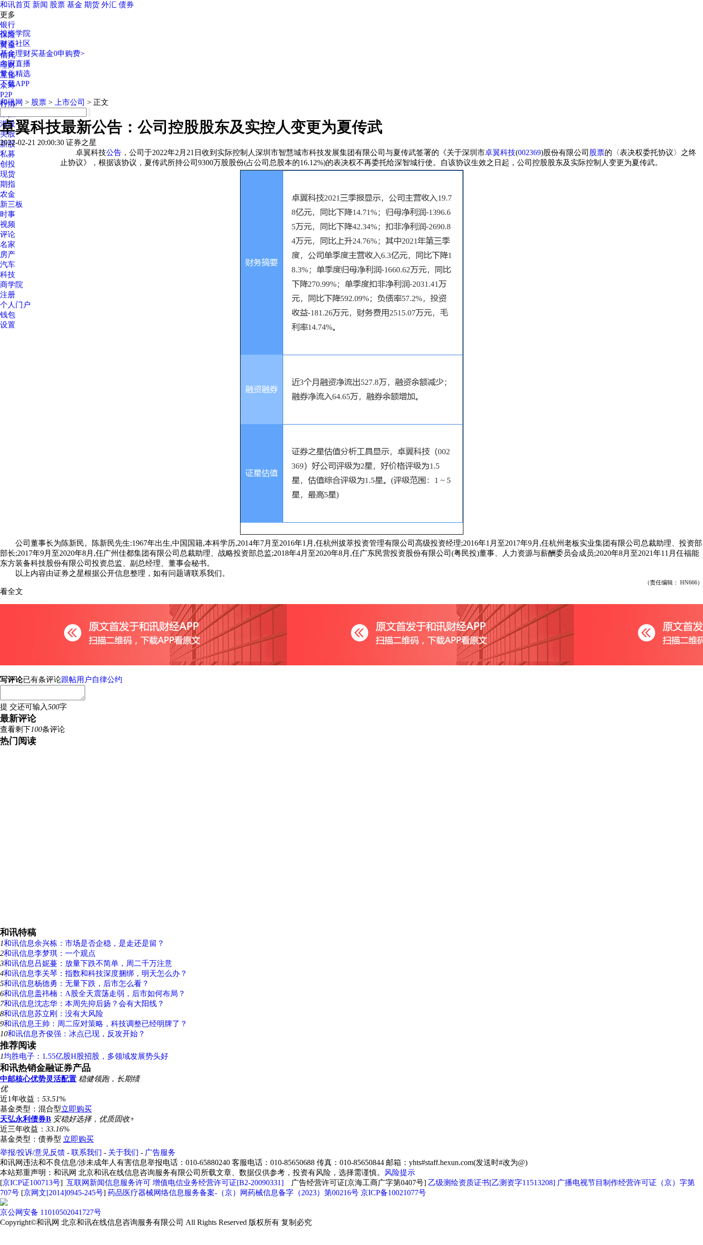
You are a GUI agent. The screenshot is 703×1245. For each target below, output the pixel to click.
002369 (529, 152)
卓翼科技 (500, 152)
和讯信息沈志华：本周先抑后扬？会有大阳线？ (84, 1003)
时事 (7, 214)
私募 (7, 154)
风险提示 (399, 1172)
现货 (7, 174)
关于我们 (123, 1152)
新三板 (11, 204)
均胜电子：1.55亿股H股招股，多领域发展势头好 (86, 1056)
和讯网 (11, 102)
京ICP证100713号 (31, 1182)
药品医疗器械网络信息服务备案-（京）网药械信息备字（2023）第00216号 (233, 1193)
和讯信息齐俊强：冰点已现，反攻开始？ (76, 1034)
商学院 (11, 284)
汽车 (7, 264)
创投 (7, 164)
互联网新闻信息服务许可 (108, 1182)
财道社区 (15, 43)
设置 (7, 325)
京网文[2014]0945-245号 (63, 1193)
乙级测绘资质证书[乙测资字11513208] (491, 1182)
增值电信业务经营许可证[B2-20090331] (218, 1182)
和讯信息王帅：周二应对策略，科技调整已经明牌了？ (95, 1024)
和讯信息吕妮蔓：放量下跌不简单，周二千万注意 (88, 963)
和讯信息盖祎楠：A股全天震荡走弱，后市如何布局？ (95, 993)
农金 (7, 194)
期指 (7, 184)
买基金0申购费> (58, 53)
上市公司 (70, 102)
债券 (126, 4)
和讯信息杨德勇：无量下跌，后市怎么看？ (76, 983)
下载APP (15, 83)
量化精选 (15, 73)
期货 (91, 4)
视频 (7, 224)
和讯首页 (15, 4)
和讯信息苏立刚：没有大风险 (53, 1013)
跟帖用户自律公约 (91, 679)
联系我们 (86, 1152)
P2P (6, 94)
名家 (7, 244)
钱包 (7, 315)
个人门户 (15, 305)
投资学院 (15, 33)
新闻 (40, 4)
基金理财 (15, 53)
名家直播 (15, 63)
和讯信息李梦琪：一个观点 (50, 953)
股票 (57, 4)
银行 (7, 25)
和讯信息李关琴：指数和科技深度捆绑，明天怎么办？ (95, 973)
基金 (74, 4)
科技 (7, 274)
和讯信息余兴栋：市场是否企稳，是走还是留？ (84, 943)
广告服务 (160, 1152)
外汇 (109, 4)
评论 (7, 234)
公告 (113, 152)
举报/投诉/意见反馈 (32, 1152)
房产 (7, 254)
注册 (7, 295)
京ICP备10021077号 (393, 1193)
